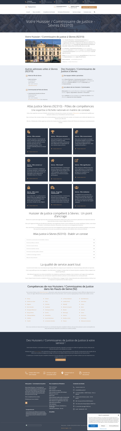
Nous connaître (36, 12)
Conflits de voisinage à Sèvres (34, 254)
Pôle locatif (51, 395)
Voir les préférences (113, 425)
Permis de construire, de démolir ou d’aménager (57, 406)
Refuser (103, 425)
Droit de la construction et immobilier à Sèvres (38, 239)
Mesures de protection (32, 257)
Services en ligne (77, 12)
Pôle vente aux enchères (55, 402)
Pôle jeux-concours (53, 394)
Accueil (28, 12)
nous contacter (38, 351)
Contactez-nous (87, 12)
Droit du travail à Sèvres (32, 245)
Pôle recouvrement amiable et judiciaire (58, 399)
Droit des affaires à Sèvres (33, 242)
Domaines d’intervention (64, 12)
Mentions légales (64, 428)
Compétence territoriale (49, 12)
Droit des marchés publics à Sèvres (35, 251)
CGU (70, 428)
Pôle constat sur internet (55, 390)
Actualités (51, 412)
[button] (118, 415)
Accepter (93, 425)
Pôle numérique (53, 387)
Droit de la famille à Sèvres (33, 248)
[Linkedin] (26, 403)
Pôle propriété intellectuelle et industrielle (59, 397)
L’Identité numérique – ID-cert (56, 408)
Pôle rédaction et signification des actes (58, 400)
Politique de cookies (103, 428)
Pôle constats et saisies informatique (58, 392)
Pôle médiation (52, 404)
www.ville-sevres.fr (32, 85)
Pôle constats (52, 388)
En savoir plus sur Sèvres (34, 99)
